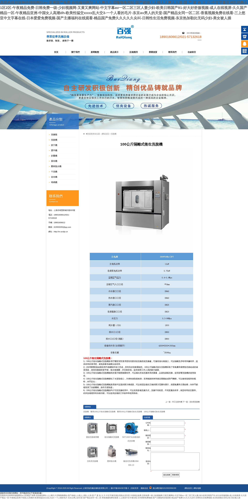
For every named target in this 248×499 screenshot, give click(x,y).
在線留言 (192, 52)
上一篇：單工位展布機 (173, 402)
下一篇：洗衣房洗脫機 (191, 402)
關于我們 (75, 52)
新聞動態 (95, 52)
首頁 (56, 52)
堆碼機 (54, 182)
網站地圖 (182, 23)
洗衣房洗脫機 (92, 461)
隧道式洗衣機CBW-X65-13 (131, 463)
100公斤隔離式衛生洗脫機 (154, 412)
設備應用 (134, 52)
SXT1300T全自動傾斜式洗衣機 (131, 439)
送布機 (54, 177)
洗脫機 (54, 140)
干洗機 (54, 172)
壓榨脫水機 (56, 166)
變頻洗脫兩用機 (92, 437)
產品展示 (114, 52)
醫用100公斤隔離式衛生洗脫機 (129, 412)
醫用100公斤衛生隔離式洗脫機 (103, 412)
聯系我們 (195, 23)
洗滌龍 (54, 134)
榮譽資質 (153, 52)
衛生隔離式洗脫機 (111, 437)
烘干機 (54, 145)
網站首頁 (105, 134)
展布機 (54, 161)
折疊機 (54, 156)
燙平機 (54, 150)
